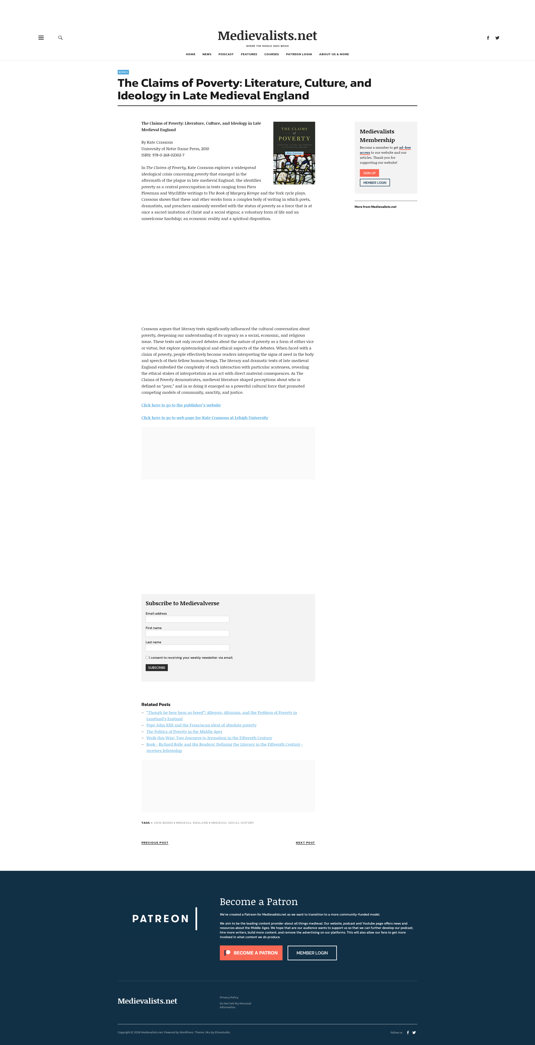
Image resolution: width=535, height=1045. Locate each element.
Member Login (374, 182)
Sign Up (369, 172)
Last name (153, 642)
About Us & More (334, 54)
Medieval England (192, 822)
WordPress (187, 1032)
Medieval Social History (232, 822)
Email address (156, 613)
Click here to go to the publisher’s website (181, 405)
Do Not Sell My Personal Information (235, 1005)
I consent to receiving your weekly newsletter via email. (191, 657)
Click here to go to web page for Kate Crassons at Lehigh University (204, 417)
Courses (271, 54)
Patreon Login (299, 54)
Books (123, 72)
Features (249, 54)
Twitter (497, 37)
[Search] (60, 37)
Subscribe (156, 667)
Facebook (488, 37)
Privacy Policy (229, 997)
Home (190, 54)
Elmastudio (222, 1032)
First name (154, 628)
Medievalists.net (267, 35)
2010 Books (163, 822)
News (207, 54)
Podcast (226, 54)
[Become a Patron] (251, 959)
